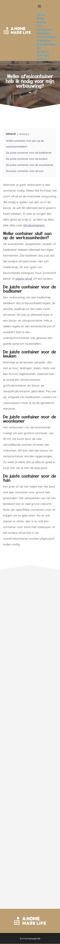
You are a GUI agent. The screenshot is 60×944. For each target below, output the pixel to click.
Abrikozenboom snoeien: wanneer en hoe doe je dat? (28, 619)
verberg (23, 134)
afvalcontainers (33, 225)
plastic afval (24, 279)
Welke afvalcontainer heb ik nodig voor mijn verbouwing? (30, 80)
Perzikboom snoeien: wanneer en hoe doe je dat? (29, 725)
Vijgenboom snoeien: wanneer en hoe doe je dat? (29, 831)
